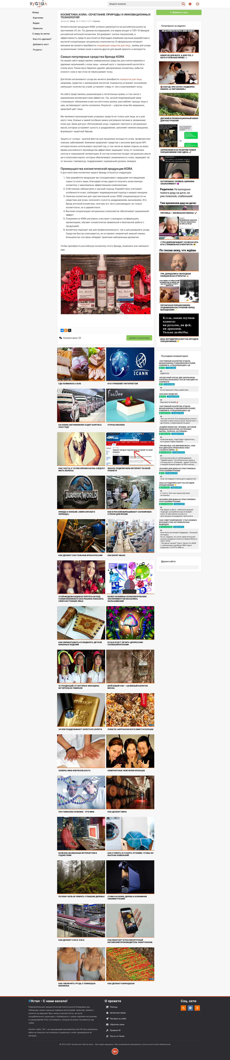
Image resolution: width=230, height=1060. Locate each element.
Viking (72, 21)
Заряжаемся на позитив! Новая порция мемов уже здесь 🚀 (178, 151)
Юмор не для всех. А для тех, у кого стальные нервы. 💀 (176, 56)
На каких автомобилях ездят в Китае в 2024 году (79, 426)
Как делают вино (117, 812)
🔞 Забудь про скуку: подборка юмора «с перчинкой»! (177, 88)
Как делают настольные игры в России (80, 555)
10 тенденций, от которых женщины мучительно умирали (78, 687)
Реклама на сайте (118, 1018)
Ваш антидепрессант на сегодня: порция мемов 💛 (179, 340)
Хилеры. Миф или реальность (74, 770)
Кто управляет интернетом (123, 383)
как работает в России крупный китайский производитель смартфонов (130, 941)
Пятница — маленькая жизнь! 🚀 (178, 213)
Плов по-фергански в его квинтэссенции (130, 729)
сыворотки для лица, (131, 79)
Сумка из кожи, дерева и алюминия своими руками (127, 897)
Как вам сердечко (168, 394)
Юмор (35, 12)
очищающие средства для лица (113, 45)
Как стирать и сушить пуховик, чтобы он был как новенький (130, 854)
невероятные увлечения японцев (126, 770)
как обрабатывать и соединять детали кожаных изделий (80, 643)
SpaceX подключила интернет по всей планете (129, 469)
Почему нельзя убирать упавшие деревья (81, 896)
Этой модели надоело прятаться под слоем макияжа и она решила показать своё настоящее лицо (81, 598)
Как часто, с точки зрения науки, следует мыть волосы (81, 469)
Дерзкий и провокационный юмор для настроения (179, 119)
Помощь (114, 1007)
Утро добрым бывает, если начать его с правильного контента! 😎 (179, 243)
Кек (162, 473)
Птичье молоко (116, 425)
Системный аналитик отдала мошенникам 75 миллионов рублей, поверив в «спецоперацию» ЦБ (177, 363)
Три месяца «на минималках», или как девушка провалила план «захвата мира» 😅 (177, 448)
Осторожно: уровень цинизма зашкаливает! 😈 (177, 182)
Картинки (37, 17)
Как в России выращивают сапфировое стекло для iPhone (130, 513)
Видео (36, 23)
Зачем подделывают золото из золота (80, 729)
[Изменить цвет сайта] (190, 4)
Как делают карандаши (121, 983)
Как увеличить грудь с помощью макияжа (76, 984)
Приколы (37, 28)
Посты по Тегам (117, 1036)
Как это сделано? (42, 39)
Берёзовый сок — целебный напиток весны (128, 687)
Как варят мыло (116, 555)
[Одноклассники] (65, 330)
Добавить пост (40, 44)
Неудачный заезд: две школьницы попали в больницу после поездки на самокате (178, 379)
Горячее (96, 21)
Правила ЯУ (115, 1030)
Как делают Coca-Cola (71, 940)
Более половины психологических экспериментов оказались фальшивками (127, 598)
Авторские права (118, 1013)
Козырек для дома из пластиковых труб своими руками (177, 469)
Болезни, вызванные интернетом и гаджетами (77, 854)
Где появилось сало (69, 383)
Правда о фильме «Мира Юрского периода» (76, 513)
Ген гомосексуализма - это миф (76, 812)
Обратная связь (117, 1024)
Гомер (163, 396)
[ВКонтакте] (62, 330)
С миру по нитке (41, 33)
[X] (69, 330)
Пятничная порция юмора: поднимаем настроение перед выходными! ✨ (177, 307)
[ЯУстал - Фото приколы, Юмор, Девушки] (38, 3)
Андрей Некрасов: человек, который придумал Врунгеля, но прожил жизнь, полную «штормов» (177, 429)
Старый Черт (165, 413)
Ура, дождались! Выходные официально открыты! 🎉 (175, 275)
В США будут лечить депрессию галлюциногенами (125, 643)
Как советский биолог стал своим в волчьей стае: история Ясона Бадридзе (178, 522)
